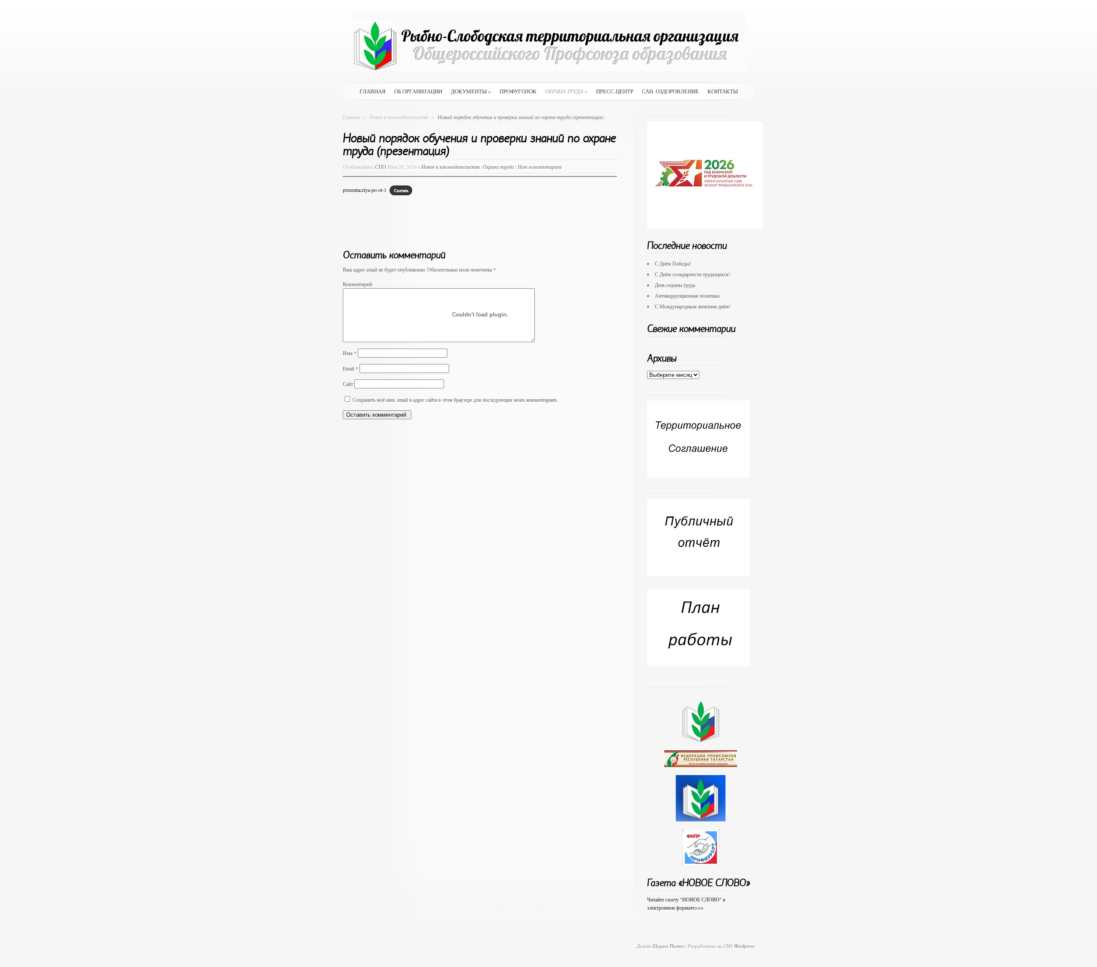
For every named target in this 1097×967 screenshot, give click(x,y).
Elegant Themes (668, 946)
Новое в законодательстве (399, 116)
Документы (471, 91)
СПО (380, 166)
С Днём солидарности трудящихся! (692, 274)
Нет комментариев (539, 166)
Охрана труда (566, 91)
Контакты (722, 91)
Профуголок (518, 91)
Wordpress (744, 946)
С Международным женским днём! (693, 306)
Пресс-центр (614, 91)
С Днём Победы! (673, 263)
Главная (373, 91)
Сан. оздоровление (670, 91)
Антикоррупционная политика (687, 295)
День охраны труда (675, 284)
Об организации (418, 91)
